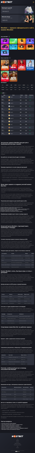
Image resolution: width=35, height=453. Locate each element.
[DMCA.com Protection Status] (17, 451)
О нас (17, 439)
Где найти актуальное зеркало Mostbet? (9, 423)
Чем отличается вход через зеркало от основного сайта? (12, 424)
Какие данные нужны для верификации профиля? (11, 429)
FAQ (17, 446)
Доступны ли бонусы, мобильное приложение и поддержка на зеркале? (15, 428)
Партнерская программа (17, 444)
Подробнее (4, 20)
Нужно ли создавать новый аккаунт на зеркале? (10, 425)
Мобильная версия (17, 443)
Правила (17, 440)
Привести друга (4, 11)
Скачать (17, 447)
